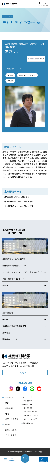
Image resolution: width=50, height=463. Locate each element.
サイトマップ (26, 397)
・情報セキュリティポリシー (31, 415)
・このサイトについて (29, 419)
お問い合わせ (26, 401)
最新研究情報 (9, 429)
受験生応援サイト (43, 461)
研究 (5, 413)
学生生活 (7, 408)
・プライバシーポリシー (30, 412)
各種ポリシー (26, 404)
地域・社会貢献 (10, 419)
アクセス (40, 5)
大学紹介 (7, 397)
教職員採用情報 (27, 423)
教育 (5, 402)
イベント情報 (9, 435)
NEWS (6, 424)
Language (45, 5)
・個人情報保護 (27, 408)
